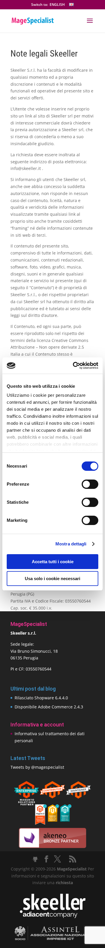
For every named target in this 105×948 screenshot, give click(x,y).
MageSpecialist (72, 869)
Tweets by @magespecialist (37, 767)
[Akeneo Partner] (52, 847)
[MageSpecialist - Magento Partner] (52, 823)
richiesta (64, 882)
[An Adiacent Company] (53, 916)
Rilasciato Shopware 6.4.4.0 (41, 698)
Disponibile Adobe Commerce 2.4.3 (49, 707)
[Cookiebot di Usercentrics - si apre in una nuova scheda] (74, 365)
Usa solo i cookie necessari (52, 578)
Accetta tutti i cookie (53, 561)
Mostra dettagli (71, 543)
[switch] (90, 484)
